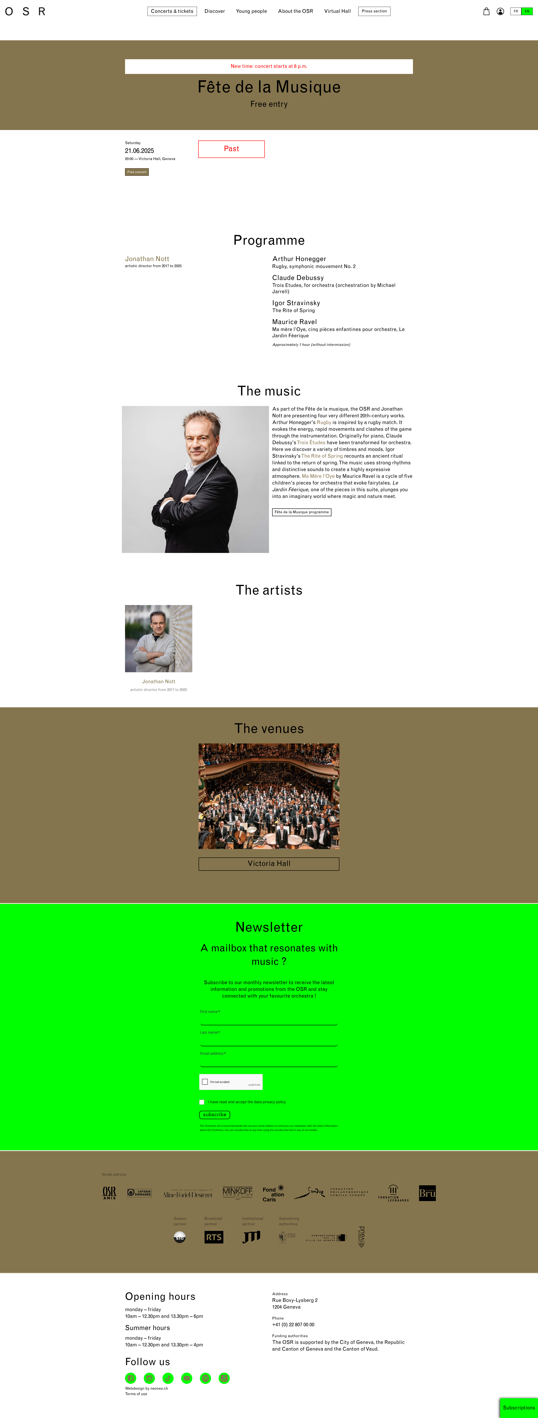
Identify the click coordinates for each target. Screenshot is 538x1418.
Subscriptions (519, 1408)
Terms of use (136, 1394)
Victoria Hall (268, 864)
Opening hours (160, 1297)
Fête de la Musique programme (302, 512)
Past (231, 149)
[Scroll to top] (527, 1407)
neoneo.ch (159, 1389)
